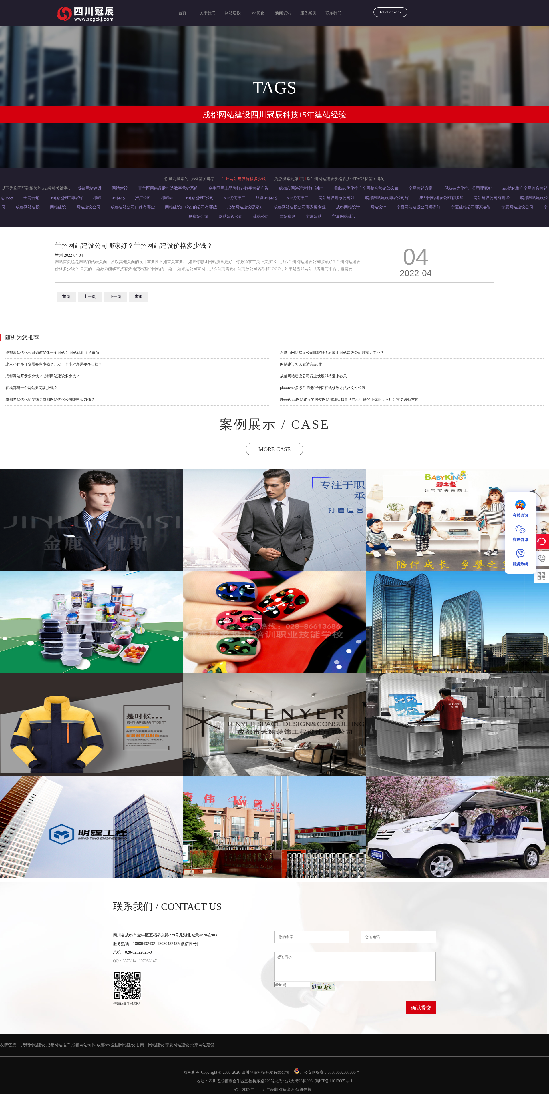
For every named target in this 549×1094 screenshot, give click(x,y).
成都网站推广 (58, 1045)
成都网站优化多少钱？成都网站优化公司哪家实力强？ (50, 399)
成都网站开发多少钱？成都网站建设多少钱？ (42, 376)
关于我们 (208, 13)
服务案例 (308, 13)
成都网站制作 (83, 1045)
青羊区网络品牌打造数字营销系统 (168, 188)
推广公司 (143, 198)
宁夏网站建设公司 (517, 207)
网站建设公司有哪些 (492, 198)
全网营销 (31, 198)
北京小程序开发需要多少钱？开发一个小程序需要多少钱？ (53, 364)
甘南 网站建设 (150, 1045)
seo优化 (257, 13)
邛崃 (97, 198)
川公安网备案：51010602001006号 (330, 1072)
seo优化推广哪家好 (66, 198)
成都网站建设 (89, 188)
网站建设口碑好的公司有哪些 (191, 207)
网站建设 (233, 13)
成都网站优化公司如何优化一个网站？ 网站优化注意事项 (52, 352)
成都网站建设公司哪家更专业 (300, 207)
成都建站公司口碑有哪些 (133, 207)
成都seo (103, 1045)
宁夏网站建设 (344, 216)
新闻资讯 (283, 13)
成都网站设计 (348, 207)
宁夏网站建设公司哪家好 (419, 207)
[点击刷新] (322, 986)
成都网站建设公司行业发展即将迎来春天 (313, 376)
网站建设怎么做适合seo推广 (303, 364)
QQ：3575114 (124, 961)
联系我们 (333, 13)
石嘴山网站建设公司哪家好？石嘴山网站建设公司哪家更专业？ (332, 352)
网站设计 (378, 207)
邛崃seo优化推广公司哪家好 (467, 188)
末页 (139, 296)
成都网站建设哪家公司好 (387, 198)
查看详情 (91, 546)
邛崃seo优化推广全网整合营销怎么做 (365, 188)
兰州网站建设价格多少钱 (244, 179)
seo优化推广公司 (199, 198)
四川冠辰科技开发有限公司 (265, 1072)
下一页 (115, 296)
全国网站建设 (123, 1045)
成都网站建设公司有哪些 (441, 198)
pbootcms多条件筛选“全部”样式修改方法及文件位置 (322, 388)
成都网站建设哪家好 (245, 207)
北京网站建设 (202, 1045)
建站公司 (261, 216)
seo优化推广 (234, 198)
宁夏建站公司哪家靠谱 (471, 207)
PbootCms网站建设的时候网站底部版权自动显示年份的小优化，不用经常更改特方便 (349, 399)
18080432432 (390, 12)
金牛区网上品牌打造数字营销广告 (238, 188)
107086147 (148, 961)
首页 (182, 13)
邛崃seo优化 (266, 198)
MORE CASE (274, 449)
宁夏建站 (314, 216)
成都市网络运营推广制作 (301, 188)
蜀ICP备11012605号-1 (334, 1081)
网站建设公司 (88, 207)
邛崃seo (167, 198)
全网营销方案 (421, 188)
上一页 (90, 296)
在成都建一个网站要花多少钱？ (31, 388)
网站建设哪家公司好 (337, 198)
